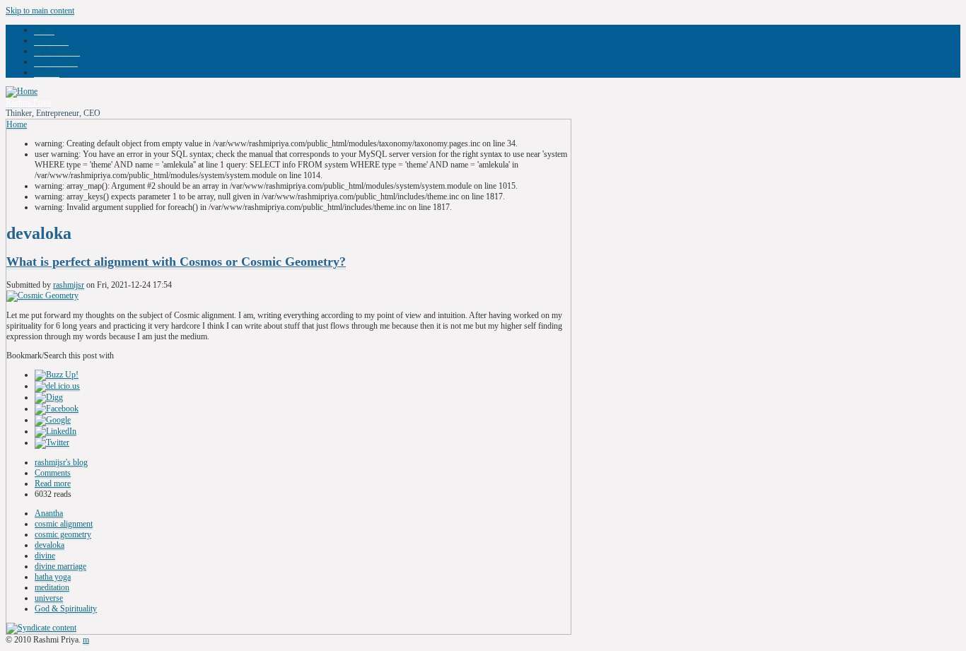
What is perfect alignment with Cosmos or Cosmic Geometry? (176, 261)
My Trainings (57, 51)
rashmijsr (68, 285)
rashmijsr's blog (61, 462)
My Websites (56, 61)
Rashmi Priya (28, 102)
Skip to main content (40, 11)
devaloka (49, 545)
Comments (53, 473)
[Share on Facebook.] (56, 409)
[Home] (21, 91)
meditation (52, 587)
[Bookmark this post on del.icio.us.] (57, 386)
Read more (53, 483)
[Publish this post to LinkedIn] (55, 431)
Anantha (49, 513)
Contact (46, 72)
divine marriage (60, 566)
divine (45, 556)
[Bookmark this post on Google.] (53, 420)
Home (44, 30)
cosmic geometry (63, 534)
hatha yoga (53, 577)
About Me (51, 40)
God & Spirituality (66, 609)
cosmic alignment (64, 524)
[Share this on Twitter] (52, 443)
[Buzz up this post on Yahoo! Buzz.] (56, 375)
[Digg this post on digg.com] (49, 397)
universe (49, 598)
